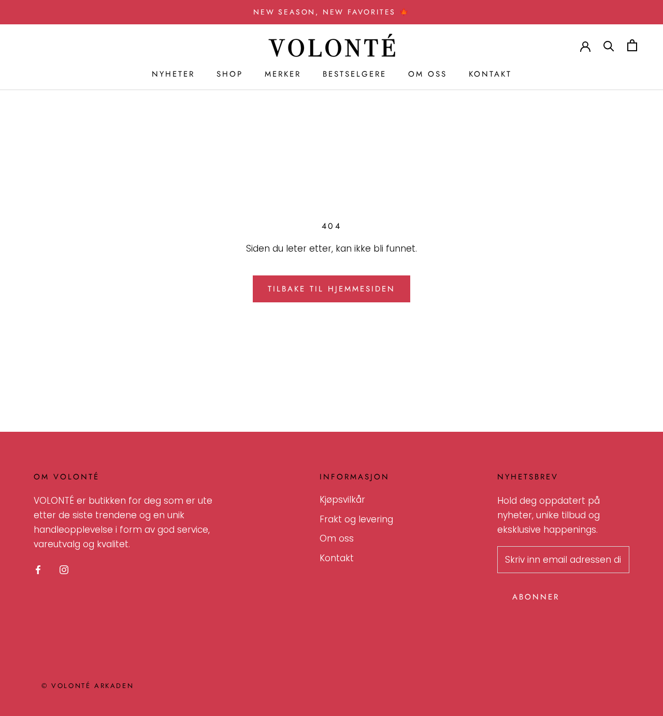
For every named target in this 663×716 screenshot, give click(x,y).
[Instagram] (64, 569)
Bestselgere (354, 74)
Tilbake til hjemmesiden (331, 289)
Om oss (427, 74)
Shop (230, 74)
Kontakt (490, 74)
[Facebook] (38, 569)
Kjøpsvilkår (342, 499)
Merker (283, 74)
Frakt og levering (356, 519)
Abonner (535, 597)
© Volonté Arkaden (87, 686)
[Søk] (608, 45)
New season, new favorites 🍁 (331, 12)
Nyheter (173, 74)
